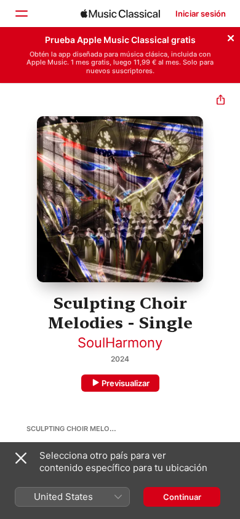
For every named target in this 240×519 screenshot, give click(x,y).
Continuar (182, 497)
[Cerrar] (231, 36)
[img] (120, 13)
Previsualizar (126, 383)
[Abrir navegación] (20, 13)
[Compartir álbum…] (221, 101)
